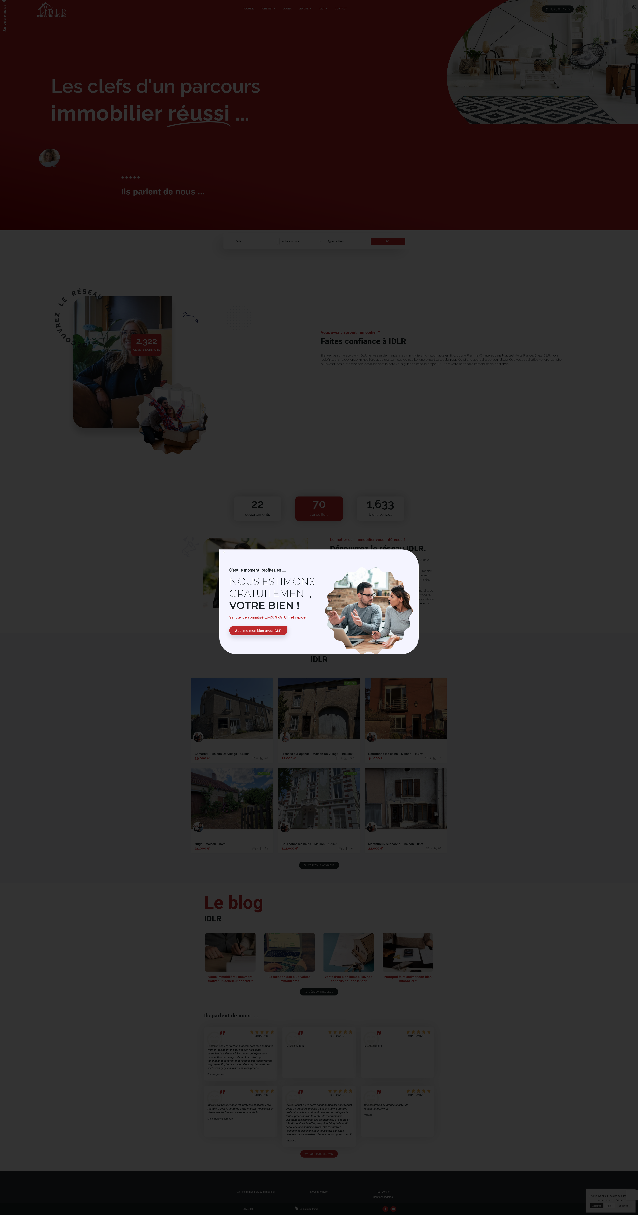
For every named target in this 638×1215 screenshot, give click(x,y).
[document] (319, 607)
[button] (224, 552)
